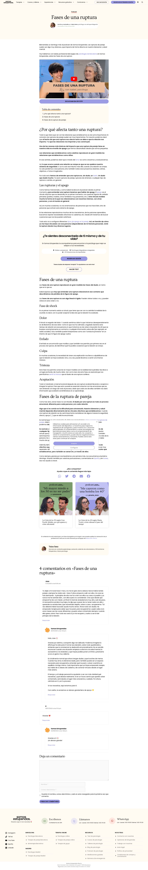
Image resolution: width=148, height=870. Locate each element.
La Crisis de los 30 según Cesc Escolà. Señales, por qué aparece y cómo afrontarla (54, 522)
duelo (95, 176)
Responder (46, 620)
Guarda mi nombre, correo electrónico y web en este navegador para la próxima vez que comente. (74, 795)
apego (99, 192)
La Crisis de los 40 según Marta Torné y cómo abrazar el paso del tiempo (91, 522)
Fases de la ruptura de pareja (55, 120)
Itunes (105, 458)
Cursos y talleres (33, 2)
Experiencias (49, 2)
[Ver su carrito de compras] (138, 2)
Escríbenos (55, 819)
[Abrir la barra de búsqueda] (142, 2)
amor (78, 160)
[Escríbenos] (44, 821)
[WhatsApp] (112, 821)
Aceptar (74, 443)
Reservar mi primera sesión (123, 2)
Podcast (74, 12)
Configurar (74, 448)
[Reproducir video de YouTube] (74, 79)
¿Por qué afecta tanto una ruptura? (57, 114)
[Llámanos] (74, 821)
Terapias (19, 2)
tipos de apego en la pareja (78, 221)
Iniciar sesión (102, 2)
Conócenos (81, 2)
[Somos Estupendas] (8, 2)
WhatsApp (123, 819)
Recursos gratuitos (65, 2)
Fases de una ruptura (52, 117)
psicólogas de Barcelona (88, 54)
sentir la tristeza (55, 374)
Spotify (96, 458)
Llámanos (84, 819)
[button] (59, 476)
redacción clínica (91, 538)
